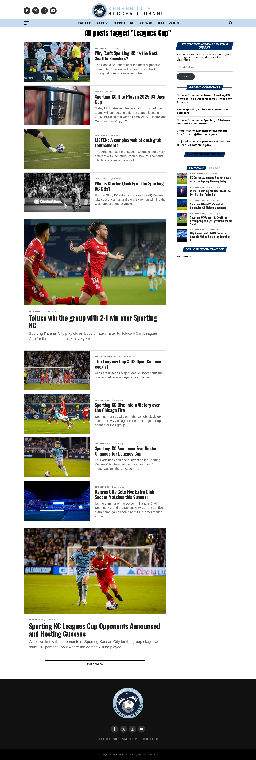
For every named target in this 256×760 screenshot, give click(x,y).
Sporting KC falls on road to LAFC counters (203, 121)
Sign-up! (185, 76)
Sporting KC (84, 23)
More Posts (95, 664)
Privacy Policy (129, 739)
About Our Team (150, 739)
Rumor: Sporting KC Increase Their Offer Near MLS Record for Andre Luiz (204, 98)
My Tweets (184, 256)
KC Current (102, 23)
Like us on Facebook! (204, 154)
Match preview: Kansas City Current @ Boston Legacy (202, 132)
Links (161, 23)
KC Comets (119, 23)
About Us (174, 23)
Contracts (146, 23)
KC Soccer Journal (107, 739)
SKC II (132, 23)
